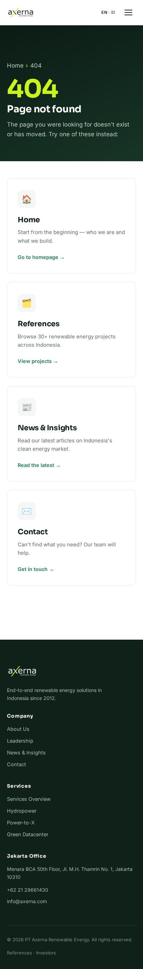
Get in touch (33, 569)
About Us (18, 729)
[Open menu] (128, 12)
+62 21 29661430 (27, 890)
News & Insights (26, 752)
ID (113, 12)
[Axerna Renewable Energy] (20, 12)
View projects (35, 361)
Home (15, 65)
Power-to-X (21, 822)
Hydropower (21, 811)
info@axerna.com (27, 901)
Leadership (20, 741)
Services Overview (29, 799)
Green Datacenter (27, 834)
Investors (46, 952)
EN (104, 12)
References (19, 952)
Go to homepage (38, 257)
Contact (16, 764)
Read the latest (36, 465)
